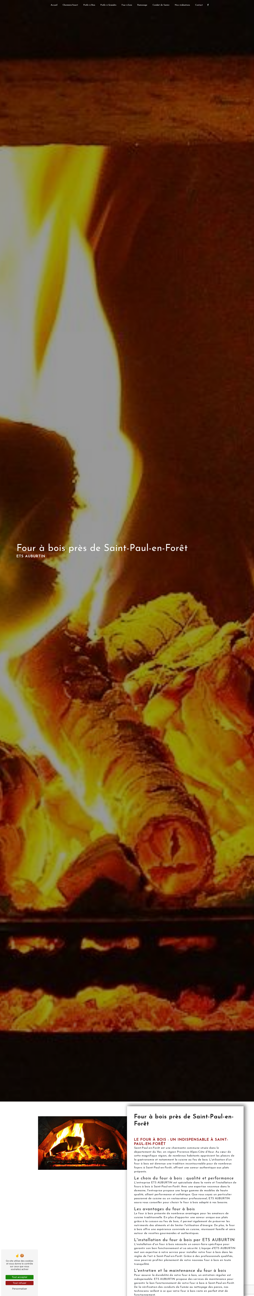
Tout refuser (19, 1282)
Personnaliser (19, 1288)
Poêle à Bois (89, 5)
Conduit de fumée (161, 5)
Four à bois (127, 5)
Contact (199, 5)
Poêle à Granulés (108, 5)
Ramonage (142, 5)
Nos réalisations (182, 5)
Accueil (54, 5)
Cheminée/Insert (70, 5)
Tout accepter (19, 1277)
